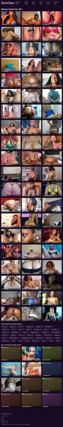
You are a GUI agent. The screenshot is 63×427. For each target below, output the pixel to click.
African (22, 335)
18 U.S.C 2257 (4, 416)
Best (51, 341)
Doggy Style (15, 332)
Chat (46, 329)
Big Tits (5, 335)
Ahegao (58, 335)
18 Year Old (48, 335)
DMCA (2, 417)
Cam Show (55, 329)
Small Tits (35, 341)
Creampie (45, 332)
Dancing (5, 332)
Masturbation (14, 338)
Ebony (5, 326)
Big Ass (13, 326)
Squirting (6, 329)
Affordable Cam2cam (27, 338)
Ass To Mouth (56, 332)
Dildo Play (39, 338)
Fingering (30, 326)
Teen (20, 341)
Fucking (13, 335)
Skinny (44, 341)
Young (25, 332)
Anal (21, 326)
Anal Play (37, 329)
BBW (27, 341)
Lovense (30, 335)
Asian (57, 338)
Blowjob (39, 326)
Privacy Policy (4, 421)
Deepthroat (35, 332)
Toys (14, 341)
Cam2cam (49, 338)
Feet (58, 341)
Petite (4, 338)
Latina (29, 329)
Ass (14, 329)
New (21, 329)
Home (2, 419)
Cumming (5, 341)
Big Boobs (49, 326)
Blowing (39, 335)
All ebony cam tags (6, 413)
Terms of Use (4, 422)
